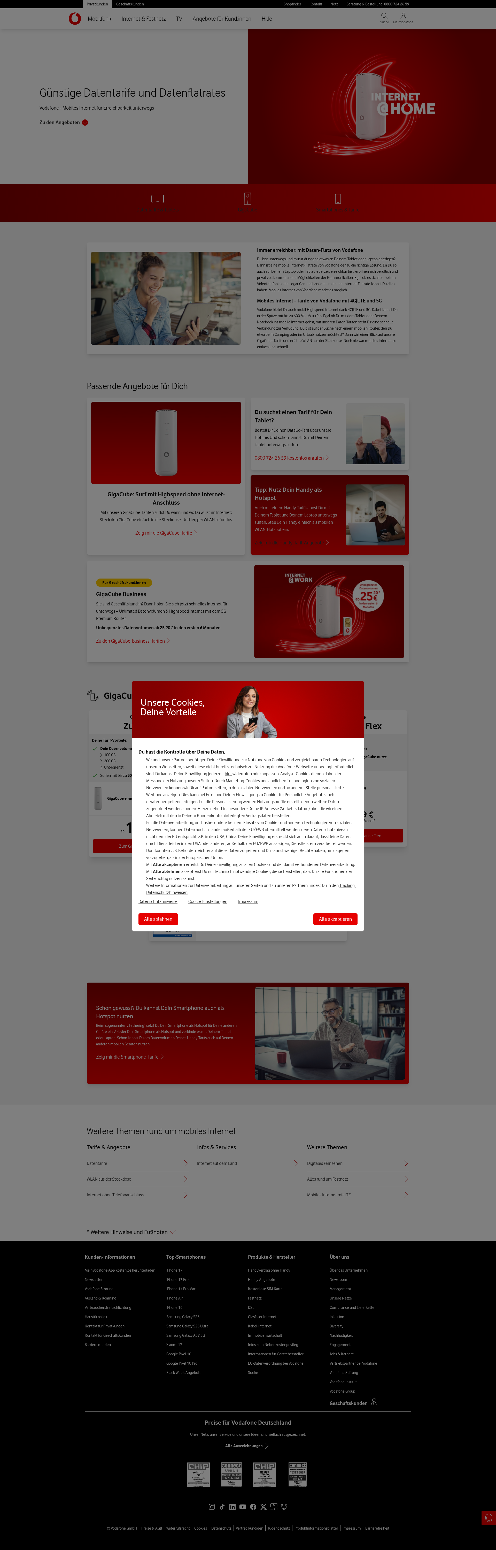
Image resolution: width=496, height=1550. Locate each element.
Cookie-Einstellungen (207, 901)
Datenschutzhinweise (157, 901)
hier (228, 773)
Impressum (248, 901)
